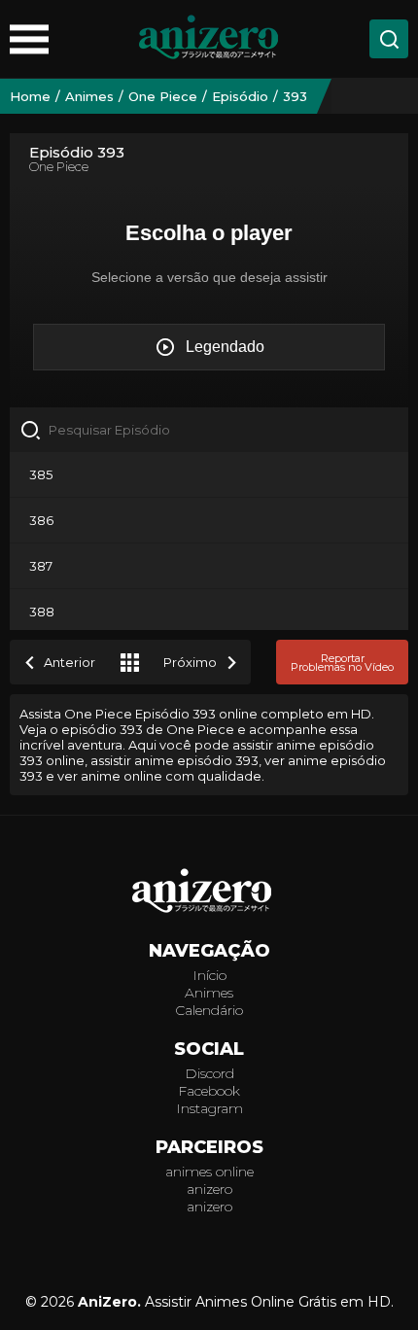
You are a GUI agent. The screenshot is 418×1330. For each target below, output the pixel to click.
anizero (209, 1189)
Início (209, 975)
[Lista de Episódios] (129, 662)
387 (40, 566)
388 (41, 611)
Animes (209, 992)
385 (40, 474)
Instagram (209, 1108)
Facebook (209, 1091)
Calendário (209, 1010)
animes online (209, 1171)
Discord (209, 1073)
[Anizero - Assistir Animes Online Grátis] (209, 892)
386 (41, 520)
